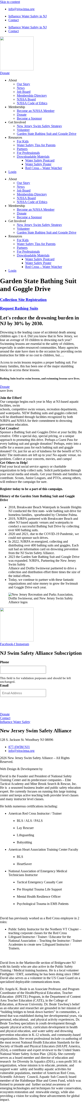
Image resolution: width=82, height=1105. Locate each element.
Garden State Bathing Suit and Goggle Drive (46, 133)
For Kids (23, 141)
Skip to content (10, 2)
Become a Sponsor (29, 118)
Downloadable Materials (33, 156)
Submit (41, 704)
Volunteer (23, 130)
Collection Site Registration (23, 299)
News (21, 88)
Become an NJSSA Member (35, 111)
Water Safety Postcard (39, 160)
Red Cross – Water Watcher (43, 168)
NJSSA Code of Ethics (32, 103)
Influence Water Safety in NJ (27, 16)
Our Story (23, 84)
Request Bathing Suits (19, 308)
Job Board (23, 91)
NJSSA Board (26, 99)
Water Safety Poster (38, 164)
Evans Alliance (53, 769)
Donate (21, 114)
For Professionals (28, 153)
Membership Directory (32, 95)
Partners (22, 149)
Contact (13, 20)
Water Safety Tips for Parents (36, 145)
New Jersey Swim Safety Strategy (39, 126)
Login (12, 172)
